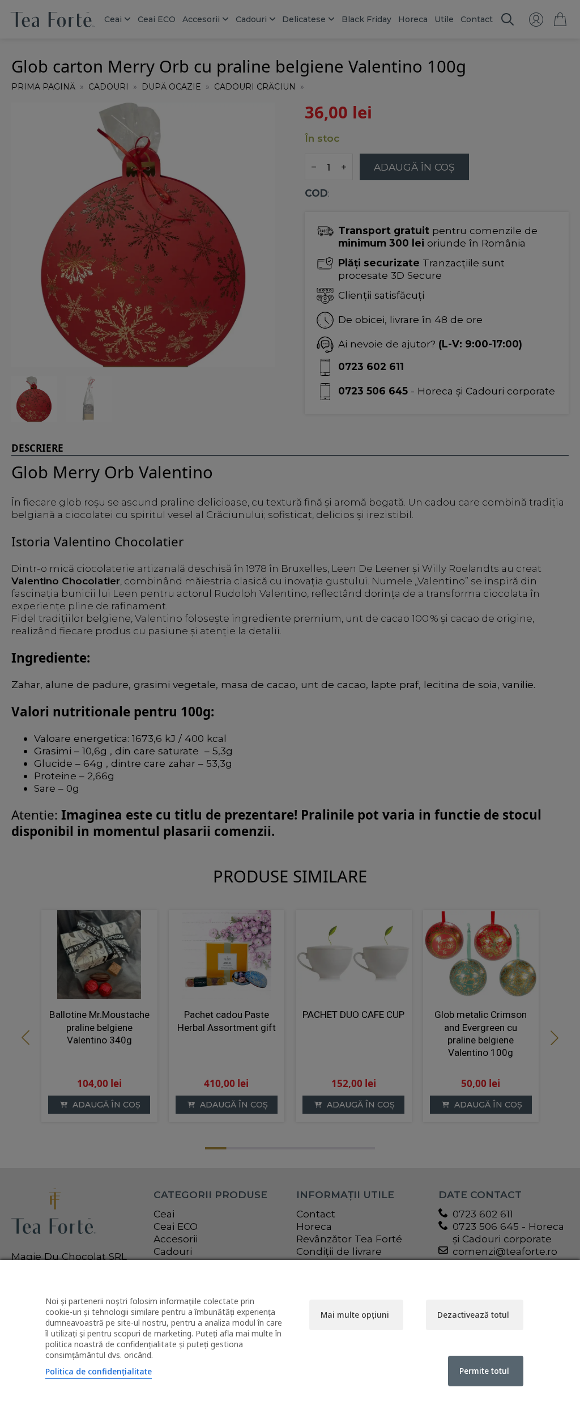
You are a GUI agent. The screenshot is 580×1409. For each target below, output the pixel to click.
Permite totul (484, 1370)
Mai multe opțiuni (355, 1314)
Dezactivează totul (473, 1314)
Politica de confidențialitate (98, 1371)
